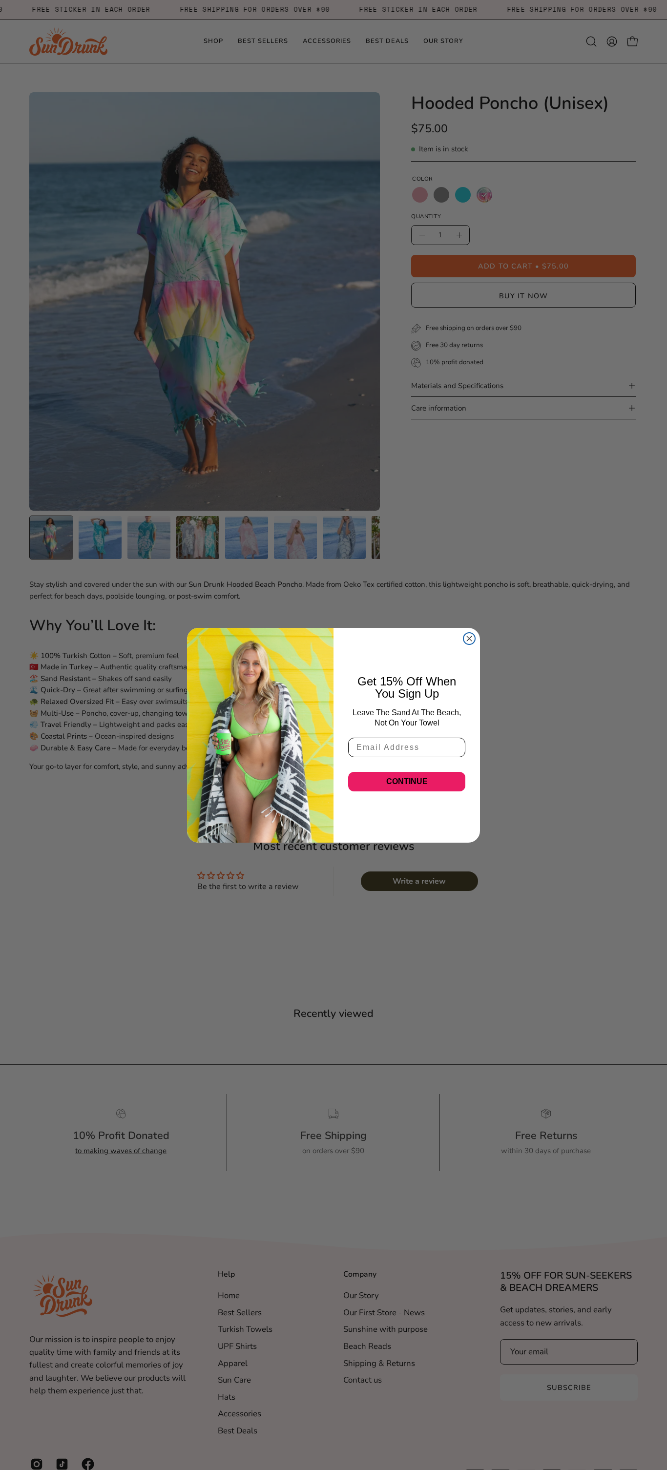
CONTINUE (407, 781)
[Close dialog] (469, 638)
